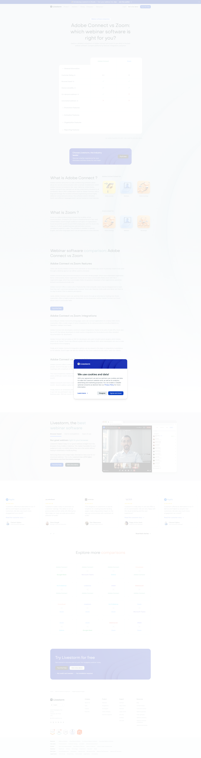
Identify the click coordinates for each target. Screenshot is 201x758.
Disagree (102, 393)
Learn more (82, 393)
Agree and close (116, 393)
